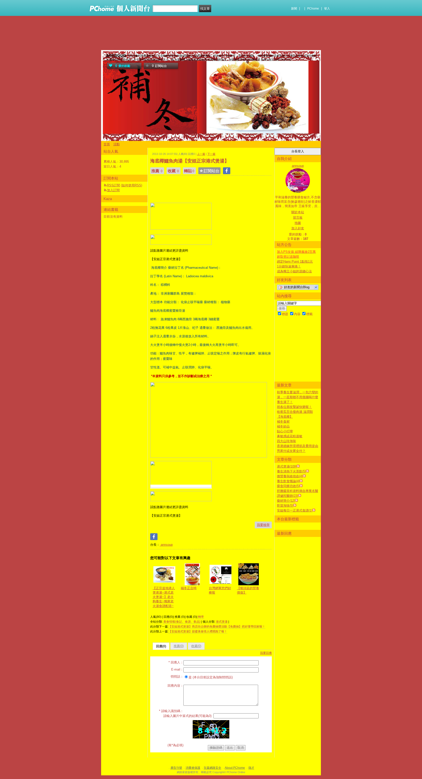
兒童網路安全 (212, 767)
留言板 (298, 217)
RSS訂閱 (113, 185)
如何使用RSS (131, 185)
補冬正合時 (189, 588)
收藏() (196, 646)
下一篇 (211, 153)
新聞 (294, 8)
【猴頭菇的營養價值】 (248, 590)
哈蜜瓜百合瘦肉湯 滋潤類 (295, 412)
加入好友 (297, 228)
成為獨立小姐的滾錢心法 (294, 271)
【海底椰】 (285, 416)
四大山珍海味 (286, 441)
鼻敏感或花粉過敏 (289, 436)
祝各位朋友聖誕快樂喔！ (294, 407)
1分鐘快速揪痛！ (289, 266)
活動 (116, 144)
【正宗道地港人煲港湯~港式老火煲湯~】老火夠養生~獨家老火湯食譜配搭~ (164, 597)
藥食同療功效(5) (288, 486)
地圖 (298, 223)
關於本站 (297, 212)
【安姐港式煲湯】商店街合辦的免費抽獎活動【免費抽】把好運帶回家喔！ (217, 626)
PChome (313, 8)
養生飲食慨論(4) (288, 481)
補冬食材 (283, 421)
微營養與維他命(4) (290, 476)
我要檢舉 (263, 525)
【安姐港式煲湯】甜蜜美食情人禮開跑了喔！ (198, 631)
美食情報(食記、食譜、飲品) (181, 621)
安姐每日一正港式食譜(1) (294, 510)
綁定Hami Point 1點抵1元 (295, 261)
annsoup (116, 55)
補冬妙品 (283, 426)
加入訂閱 (113, 190)
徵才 (251, 767)
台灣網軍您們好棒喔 (220, 590)
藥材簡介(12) (286, 500)
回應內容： (175, 685)
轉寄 (201, 617)
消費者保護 (193, 767)
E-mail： (177, 669)
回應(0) (161, 646)
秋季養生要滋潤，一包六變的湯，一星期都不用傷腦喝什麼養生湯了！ (297, 397)
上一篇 (201, 153)
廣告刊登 (176, 767)
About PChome (235, 767)
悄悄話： (177, 676)
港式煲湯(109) (287, 466)
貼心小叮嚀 (285, 431)
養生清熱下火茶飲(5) (291, 471)
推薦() (179, 646)
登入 (327, 8)
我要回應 (266, 653)
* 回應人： (176, 662)
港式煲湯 (222, 621)
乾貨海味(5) (285, 505)
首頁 (107, 144)
